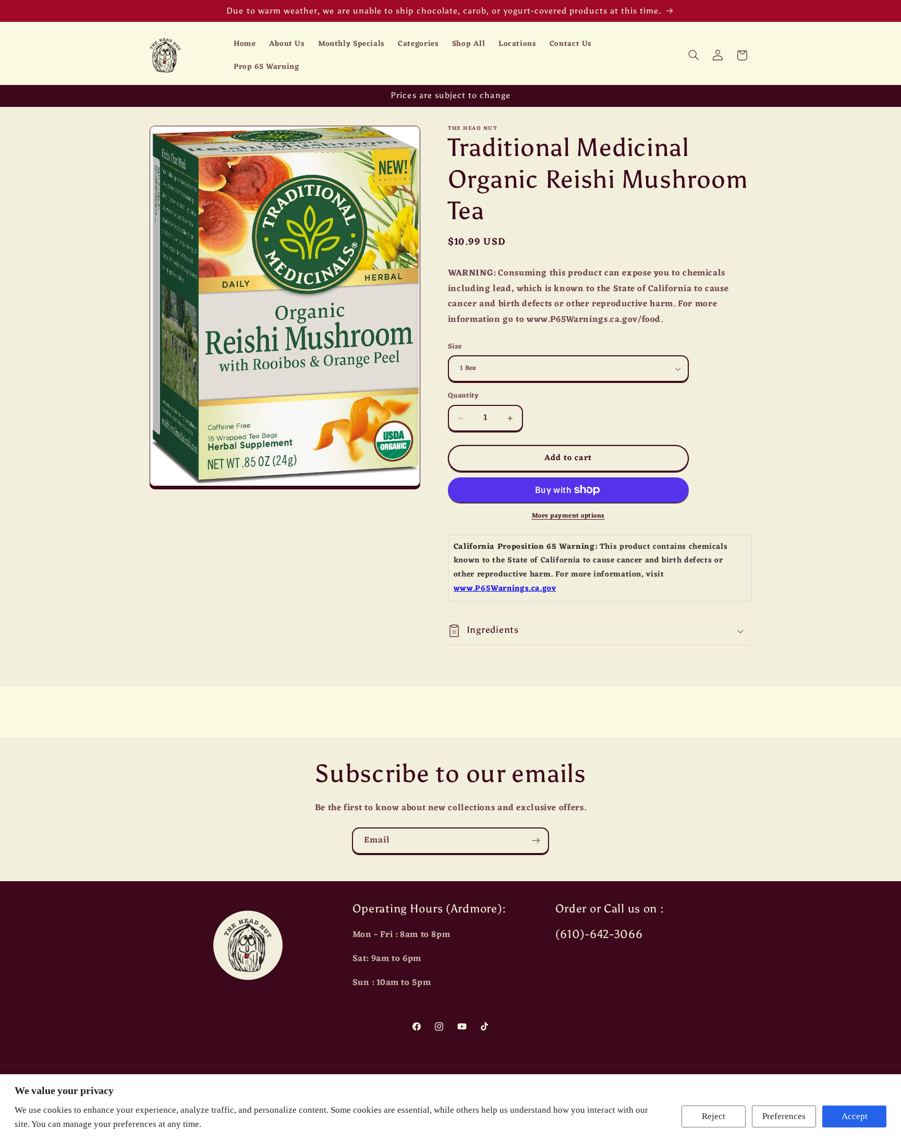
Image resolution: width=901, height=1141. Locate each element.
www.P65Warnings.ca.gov (505, 589)
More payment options (568, 516)
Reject (713, 1116)
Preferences (784, 1116)
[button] (693, 55)
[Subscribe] (536, 840)
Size (455, 347)
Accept (855, 1116)
